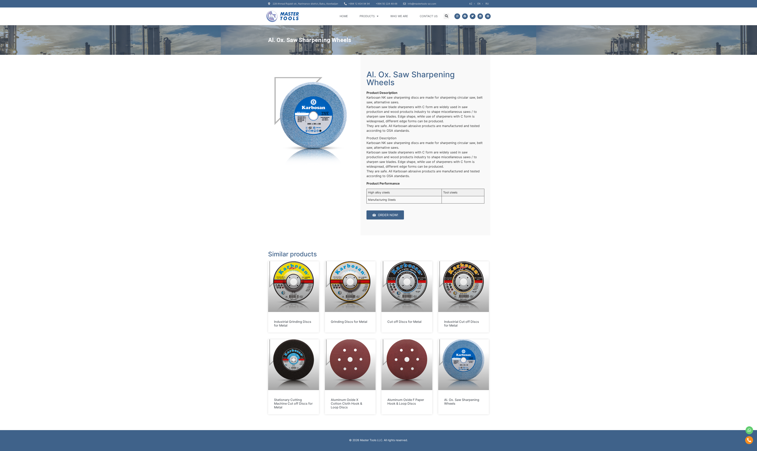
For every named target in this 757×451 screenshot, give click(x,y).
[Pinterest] (488, 16)
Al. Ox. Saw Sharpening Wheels (461, 401)
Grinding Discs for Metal (349, 322)
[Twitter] (472, 16)
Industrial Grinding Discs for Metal (292, 323)
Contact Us (429, 16)
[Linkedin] (480, 16)
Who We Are (399, 16)
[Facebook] (465, 16)
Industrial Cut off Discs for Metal (461, 323)
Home (344, 16)
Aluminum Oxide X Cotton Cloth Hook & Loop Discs (346, 403)
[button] (446, 16)
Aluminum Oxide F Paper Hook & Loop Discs (405, 401)
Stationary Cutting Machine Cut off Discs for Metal (293, 403)
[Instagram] (457, 16)
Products (367, 16)
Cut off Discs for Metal (404, 322)
